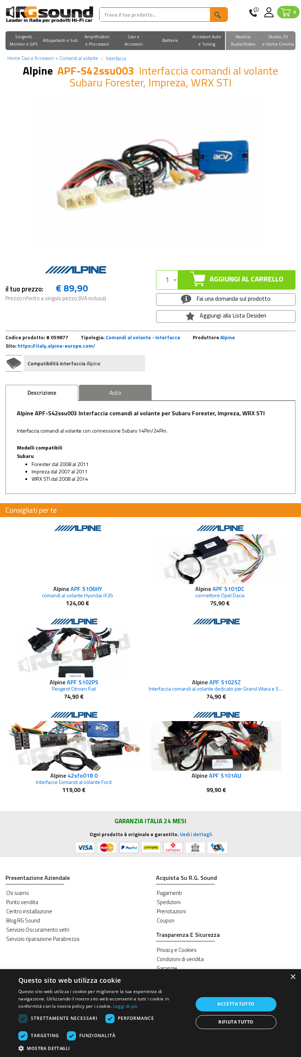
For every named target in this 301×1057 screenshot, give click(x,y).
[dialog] (150, 1013)
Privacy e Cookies (177, 950)
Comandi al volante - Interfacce (143, 337)
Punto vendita (22, 902)
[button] (23, 41)
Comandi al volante (76, 58)
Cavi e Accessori (38, 58)
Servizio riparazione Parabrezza (42, 939)
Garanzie (167, 968)
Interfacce (115, 58)
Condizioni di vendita (180, 959)
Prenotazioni (171, 911)
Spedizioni (169, 902)
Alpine (227, 337)
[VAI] (218, 14)
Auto (115, 392)
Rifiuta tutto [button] (235, 1022)
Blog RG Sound (23, 920)
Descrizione (42, 392)
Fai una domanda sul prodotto (233, 298)
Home (13, 58)
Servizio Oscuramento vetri (37, 929)
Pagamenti (169, 893)
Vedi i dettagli (196, 834)
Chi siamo (17, 893)
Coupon (165, 920)
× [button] (292, 977)
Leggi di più (125, 1006)
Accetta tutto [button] (235, 1004)
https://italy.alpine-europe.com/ (56, 346)
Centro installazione (29, 911)
